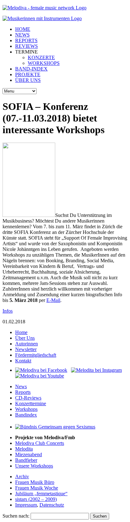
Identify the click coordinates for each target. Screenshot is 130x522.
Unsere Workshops (34, 465)
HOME (22, 29)
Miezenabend (28, 454)
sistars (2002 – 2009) (36, 499)
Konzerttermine (30, 403)
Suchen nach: (16, 516)
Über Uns (25, 338)
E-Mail (53, 300)
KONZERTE (41, 57)
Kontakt (23, 360)
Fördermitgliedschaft (35, 355)
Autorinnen (26, 343)
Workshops (26, 409)
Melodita (24, 448)
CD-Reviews (28, 397)
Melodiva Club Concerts (39, 443)
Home (21, 332)
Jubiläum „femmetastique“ (41, 493)
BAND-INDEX (31, 68)
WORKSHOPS (44, 63)
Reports (23, 392)
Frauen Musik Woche (36, 488)
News (21, 386)
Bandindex (26, 414)
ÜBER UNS (28, 80)
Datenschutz (51, 505)
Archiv (22, 476)
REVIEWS (26, 46)
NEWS (22, 34)
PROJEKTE (27, 74)
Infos (8, 311)
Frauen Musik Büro (34, 482)
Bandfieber (26, 460)
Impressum (26, 505)
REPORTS (26, 40)
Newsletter (26, 349)
